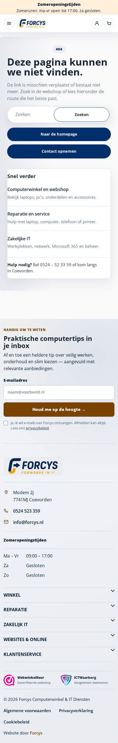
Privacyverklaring (76, 710)
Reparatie (15, 610)
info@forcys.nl (28, 522)
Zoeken (82, 114)
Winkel (12, 595)
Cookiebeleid (16, 722)
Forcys (36, 733)
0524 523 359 (26, 511)
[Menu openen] (9, 23)
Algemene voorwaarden (27, 710)
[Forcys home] (33, 466)
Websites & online (25, 639)
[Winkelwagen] (108, 23)
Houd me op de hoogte (59, 409)
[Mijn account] (96, 23)
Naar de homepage (59, 134)
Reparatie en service (28, 214)
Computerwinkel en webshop (38, 189)
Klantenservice (22, 654)
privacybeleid (37, 428)
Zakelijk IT (16, 624)
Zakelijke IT (18, 239)
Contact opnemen (59, 151)
